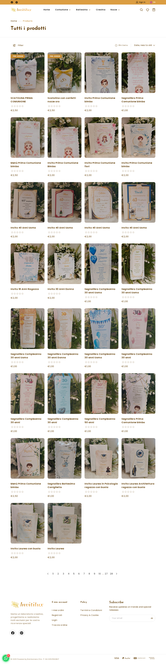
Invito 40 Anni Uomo (23, 227)
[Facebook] (12, 2)
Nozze (113, 9)
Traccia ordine (59, 625)
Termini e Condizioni (91, 610)
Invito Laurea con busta (26, 548)
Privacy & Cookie (89, 615)
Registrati (57, 615)
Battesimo (82, 9)
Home (46, 9)
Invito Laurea (56, 548)
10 (100, 573)
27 (106, 573)
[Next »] (116, 573)
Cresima (100, 9)
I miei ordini (58, 610)
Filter (20, 45)
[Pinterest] (16, 2)
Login (54, 620)
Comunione (61, 9)
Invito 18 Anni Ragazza (25, 289)
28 (111, 573)
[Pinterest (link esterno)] (21, 632)
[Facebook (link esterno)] (13, 632)
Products (28, 20)
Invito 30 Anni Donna (61, 289)
